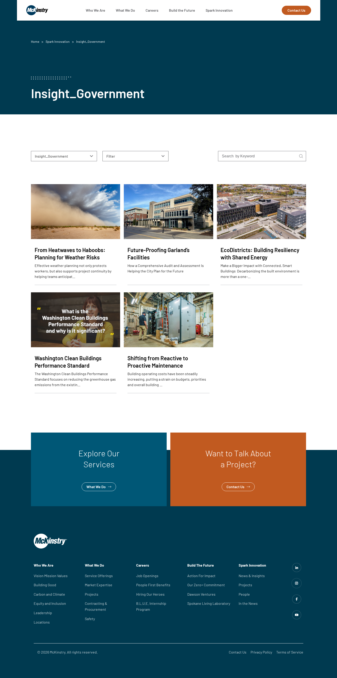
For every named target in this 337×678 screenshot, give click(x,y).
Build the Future (182, 10)
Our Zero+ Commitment (206, 585)
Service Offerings (99, 575)
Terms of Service (289, 652)
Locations (42, 622)
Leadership (43, 613)
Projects (91, 594)
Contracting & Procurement (96, 606)
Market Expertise (98, 585)
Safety (90, 618)
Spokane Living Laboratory (208, 603)
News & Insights (252, 575)
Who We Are (95, 10)
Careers (152, 10)
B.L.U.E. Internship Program (151, 606)
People (244, 594)
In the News (248, 603)
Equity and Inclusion (50, 603)
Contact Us (296, 10)
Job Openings (147, 575)
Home (35, 41)
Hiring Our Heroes (150, 594)
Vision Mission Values (51, 575)
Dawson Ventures (201, 594)
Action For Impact (201, 575)
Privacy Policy (261, 652)
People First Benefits (153, 585)
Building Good (45, 585)
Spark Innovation (219, 10)
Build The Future (200, 565)
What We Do (125, 10)
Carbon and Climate (49, 594)
